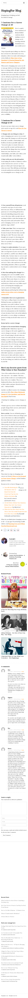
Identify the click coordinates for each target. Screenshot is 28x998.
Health (11, 941)
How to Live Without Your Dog (9, 968)
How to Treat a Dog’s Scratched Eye (10, 979)
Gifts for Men (13, 959)
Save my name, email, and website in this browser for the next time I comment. (14, 831)
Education (12, 934)
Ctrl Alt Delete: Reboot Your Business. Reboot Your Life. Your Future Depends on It (15, 505)
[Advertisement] (14, 189)
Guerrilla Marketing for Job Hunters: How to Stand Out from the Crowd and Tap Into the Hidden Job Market (11, 492)
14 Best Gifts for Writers (7, 916)
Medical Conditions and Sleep (17, 948)
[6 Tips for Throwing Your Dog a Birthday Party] (14, 592)
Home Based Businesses (15, 964)
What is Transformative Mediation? (10, 913)
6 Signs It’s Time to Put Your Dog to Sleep (12, 951)
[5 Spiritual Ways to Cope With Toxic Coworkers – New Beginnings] (14, 646)
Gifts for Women (13, 976)
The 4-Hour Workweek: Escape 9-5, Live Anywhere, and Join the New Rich (13, 394)
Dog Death (13, 929)
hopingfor (12, 539)
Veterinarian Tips (13, 981)
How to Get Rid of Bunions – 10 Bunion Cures (13, 910)
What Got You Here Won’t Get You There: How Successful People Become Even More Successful (15, 512)
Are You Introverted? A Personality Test (11, 933)
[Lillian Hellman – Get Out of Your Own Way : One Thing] (14, 622)
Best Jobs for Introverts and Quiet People (12, 963)
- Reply (22, 671)
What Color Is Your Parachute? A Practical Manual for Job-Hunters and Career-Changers (12, 60)
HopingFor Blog (11, 10)
